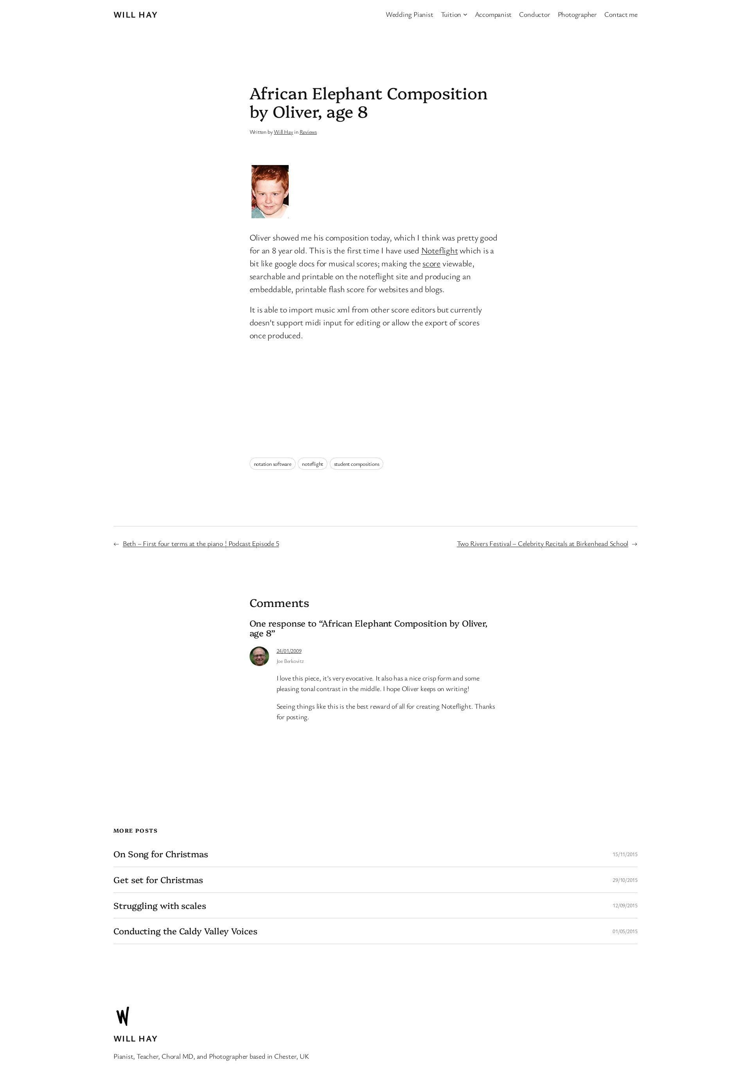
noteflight (312, 463)
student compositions (356, 463)
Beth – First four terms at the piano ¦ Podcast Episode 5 (201, 543)
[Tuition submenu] (465, 14)
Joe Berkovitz (290, 660)
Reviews (308, 131)
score (431, 263)
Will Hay (135, 14)
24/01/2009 (289, 650)
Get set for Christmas (158, 880)
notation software (272, 463)
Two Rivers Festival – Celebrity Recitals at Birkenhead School (543, 543)
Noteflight (439, 250)
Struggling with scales (159, 905)
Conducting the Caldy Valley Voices (185, 931)
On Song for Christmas (160, 854)
